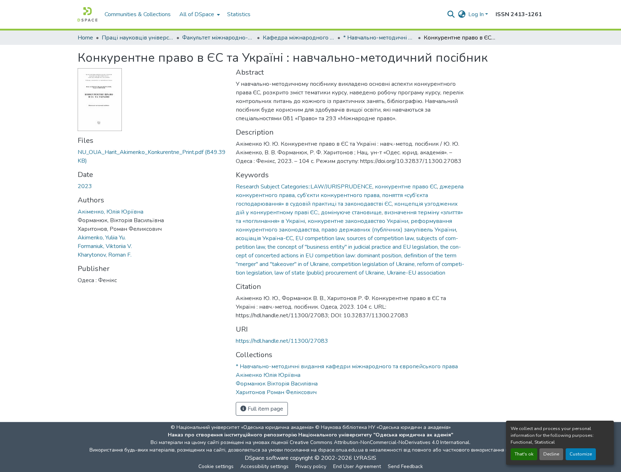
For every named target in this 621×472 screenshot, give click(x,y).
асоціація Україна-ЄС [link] (264, 238)
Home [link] (85, 38)
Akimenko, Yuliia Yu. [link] (102, 238)
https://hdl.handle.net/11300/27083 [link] (282, 341)
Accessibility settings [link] (264, 466)
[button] (87, 14)
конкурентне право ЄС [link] (406, 187)
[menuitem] (199, 14)
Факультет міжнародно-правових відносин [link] (218, 38)
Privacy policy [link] (310, 466)
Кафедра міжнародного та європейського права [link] (299, 38)
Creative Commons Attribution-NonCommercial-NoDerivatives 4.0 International (379, 442)
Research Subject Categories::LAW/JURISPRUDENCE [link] (304, 187)
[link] (152, 156)
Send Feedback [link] (405, 466)
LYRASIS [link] (365, 458)
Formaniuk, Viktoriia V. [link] (105, 246)
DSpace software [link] (267, 458)
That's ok (524, 454)
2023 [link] (85, 186)
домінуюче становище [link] (351, 212)
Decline (551, 454)
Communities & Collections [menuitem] (138, 14)
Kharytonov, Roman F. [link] (105, 255)
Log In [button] (476, 14)
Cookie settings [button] (216, 466)
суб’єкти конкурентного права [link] (338, 195)
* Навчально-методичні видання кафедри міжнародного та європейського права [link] (379, 38)
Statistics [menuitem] (238, 14)
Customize (581, 454)
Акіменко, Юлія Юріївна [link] (110, 212)
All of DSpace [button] (196, 14)
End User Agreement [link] (357, 466)
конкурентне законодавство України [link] (358, 221)
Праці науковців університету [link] (138, 38)
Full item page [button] (264, 409)
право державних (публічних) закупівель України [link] (388, 230)
